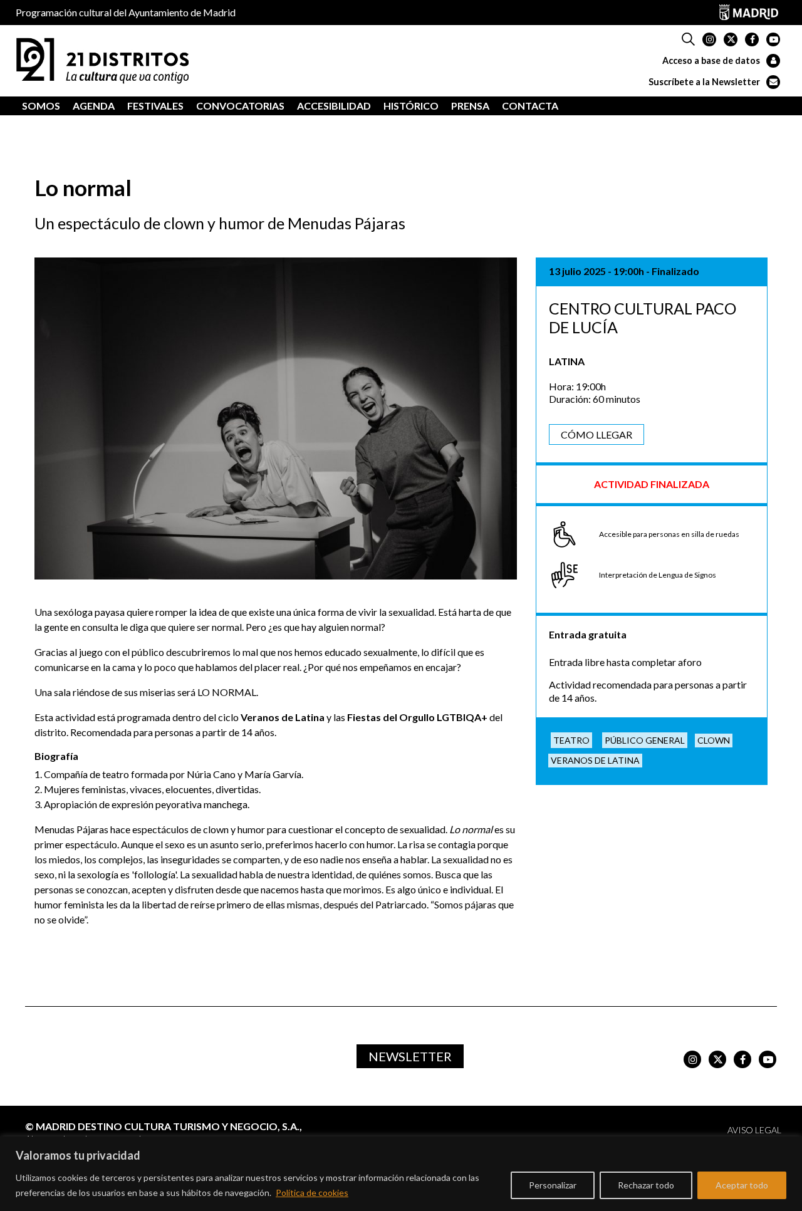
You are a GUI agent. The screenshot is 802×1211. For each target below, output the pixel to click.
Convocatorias (240, 106)
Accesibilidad (334, 106)
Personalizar (552, 1185)
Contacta (530, 106)
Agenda (94, 106)
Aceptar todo (742, 1185)
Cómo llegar (596, 434)
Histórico (411, 106)
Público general (645, 740)
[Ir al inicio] (103, 59)
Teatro (571, 740)
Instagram (709, 39)
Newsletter (410, 1056)
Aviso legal (754, 1130)
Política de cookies (312, 1192)
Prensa (470, 106)
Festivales (155, 106)
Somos (41, 106)
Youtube (773, 39)
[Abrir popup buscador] (688, 39)
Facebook (752, 39)
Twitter (730, 39)
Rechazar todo (646, 1185)
